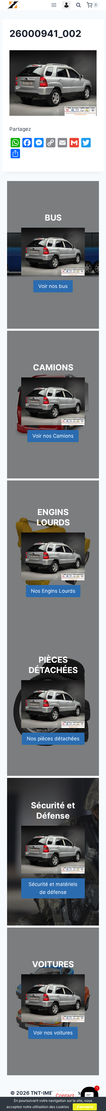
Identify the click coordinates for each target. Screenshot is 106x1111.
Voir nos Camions (53, 436)
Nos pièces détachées (53, 739)
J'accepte (84, 1107)
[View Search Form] (79, 5)
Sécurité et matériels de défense (53, 888)
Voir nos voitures (53, 1033)
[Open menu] (53, 4)
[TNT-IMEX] (13, 5)
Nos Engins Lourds (53, 591)
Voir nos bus (53, 286)
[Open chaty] (89, 1095)
